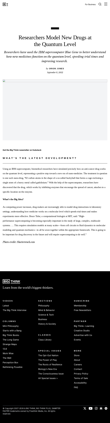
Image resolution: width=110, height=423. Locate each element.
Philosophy (43, 305)
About (77, 360)
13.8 (5, 348)
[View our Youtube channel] (90, 408)
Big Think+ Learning (84, 326)
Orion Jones (56, 69)
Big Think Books (11, 335)
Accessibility (80, 382)
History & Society (47, 323)
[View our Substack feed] (101, 408)
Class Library (45, 339)
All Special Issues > (48, 378)
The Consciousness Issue (51, 373)
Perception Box (10, 362)
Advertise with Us (83, 335)
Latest (6, 305)
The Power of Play (47, 360)
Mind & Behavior (46, 310)
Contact (78, 369)
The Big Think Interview (14, 310)
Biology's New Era (47, 369)
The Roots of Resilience (50, 364)
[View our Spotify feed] (106, 408)
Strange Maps (10, 344)
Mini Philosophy (11, 326)
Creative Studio (82, 330)
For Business (90, 4)
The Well (7, 358)
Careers (78, 364)
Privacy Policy (81, 373)
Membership (80, 305)
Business (42, 319)
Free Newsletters (82, 310)
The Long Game (11, 339)
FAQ (76, 387)
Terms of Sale (81, 378)
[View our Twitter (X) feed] (84, 408)
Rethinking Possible (12, 367)
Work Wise (8, 353)
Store (76, 355)
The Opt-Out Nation (48, 355)
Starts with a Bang (12, 330)
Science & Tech (46, 314)
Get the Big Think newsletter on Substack (22, 150)
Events (77, 339)
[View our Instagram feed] (96, 408)
